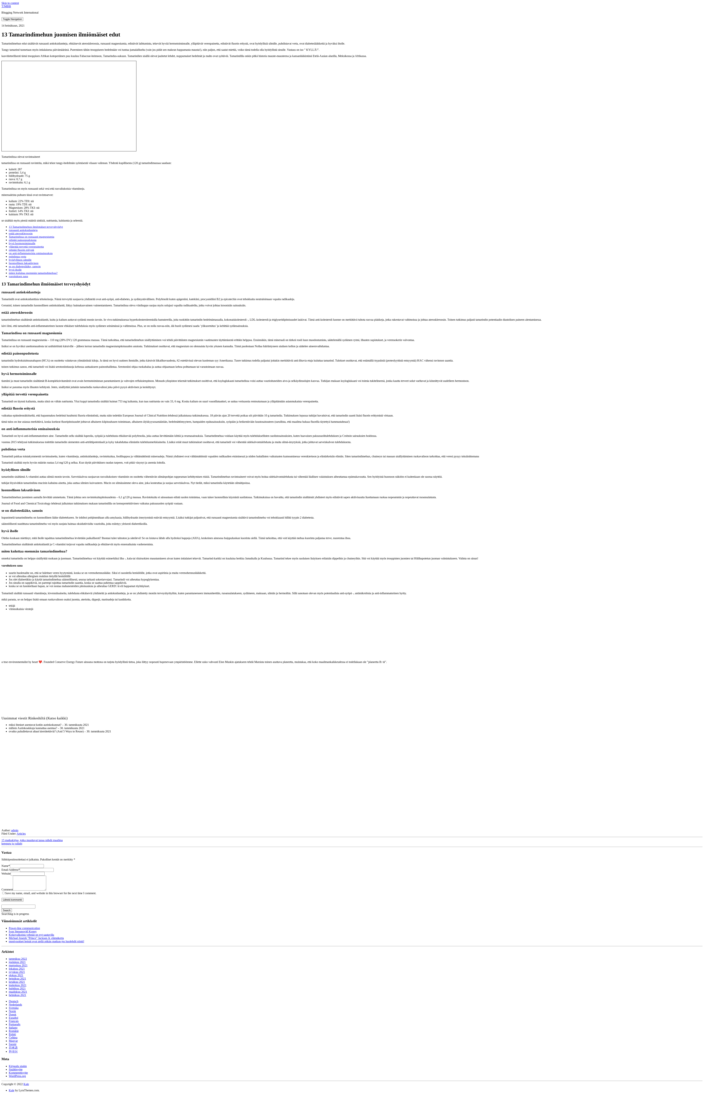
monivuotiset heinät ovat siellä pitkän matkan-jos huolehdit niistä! (46, 941)
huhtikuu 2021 (17, 988)
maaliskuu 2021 (18, 991)
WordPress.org (17, 1076)
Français (14, 1021)
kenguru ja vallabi (11, 843)
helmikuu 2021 (17, 995)
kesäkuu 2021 (17, 981)
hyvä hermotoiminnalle (22, 243)
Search (6, 910)
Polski (12, 1034)
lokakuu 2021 (17, 968)
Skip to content (10, 3)
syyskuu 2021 (17, 972)
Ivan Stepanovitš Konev (23, 931)
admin (14, 830)
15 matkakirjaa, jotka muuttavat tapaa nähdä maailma (32, 840)
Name (5, 865)
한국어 (13, 1051)
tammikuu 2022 (18, 958)
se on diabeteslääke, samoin (25, 266)
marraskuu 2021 (18, 965)
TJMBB (6, 6)
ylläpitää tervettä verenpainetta (26, 246)
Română (14, 1031)
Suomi (12, 1044)
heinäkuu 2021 (17, 978)
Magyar (13, 1040)
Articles (21, 833)
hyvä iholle (15, 269)
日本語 (13, 1047)
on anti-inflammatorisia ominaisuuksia (31, 253)
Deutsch (13, 1001)
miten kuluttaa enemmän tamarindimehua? (33, 272)
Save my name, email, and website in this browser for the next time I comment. (50, 893)
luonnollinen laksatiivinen (23, 263)
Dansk (12, 1014)
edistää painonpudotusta (22, 240)
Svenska (14, 1007)
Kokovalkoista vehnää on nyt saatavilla (31, 934)
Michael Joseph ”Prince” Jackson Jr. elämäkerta (36, 938)
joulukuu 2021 (17, 962)
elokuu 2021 (16, 975)
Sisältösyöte (16, 1069)
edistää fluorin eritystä (21, 249)
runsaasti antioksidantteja (23, 230)
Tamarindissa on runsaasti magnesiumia (31, 236)
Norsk (12, 1011)
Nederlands (15, 1004)
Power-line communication (24, 928)
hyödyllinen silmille (20, 259)
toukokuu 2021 (17, 985)
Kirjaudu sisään (18, 1066)
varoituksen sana (18, 276)
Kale (26, 1084)
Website (6, 873)
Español (13, 1017)
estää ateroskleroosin (21, 233)
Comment (7, 889)
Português (14, 1024)
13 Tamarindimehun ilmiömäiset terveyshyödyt (36, 226)
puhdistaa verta (17, 256)
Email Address (10, 869)
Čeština (13, 1037)
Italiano (13, 1027)
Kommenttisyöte (18, 1072)
